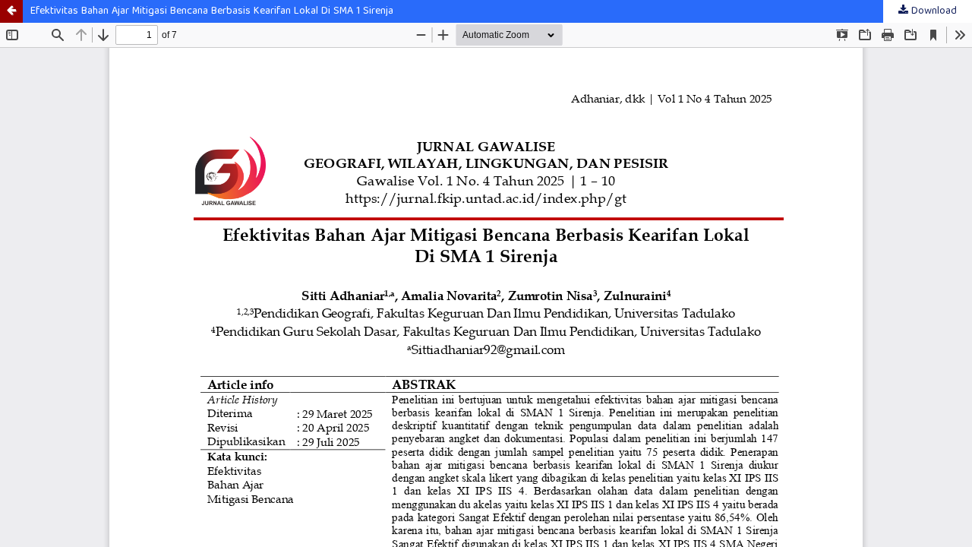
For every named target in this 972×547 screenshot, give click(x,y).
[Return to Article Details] (11, 11)
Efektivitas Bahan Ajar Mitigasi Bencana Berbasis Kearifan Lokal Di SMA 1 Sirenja (211, 11)
